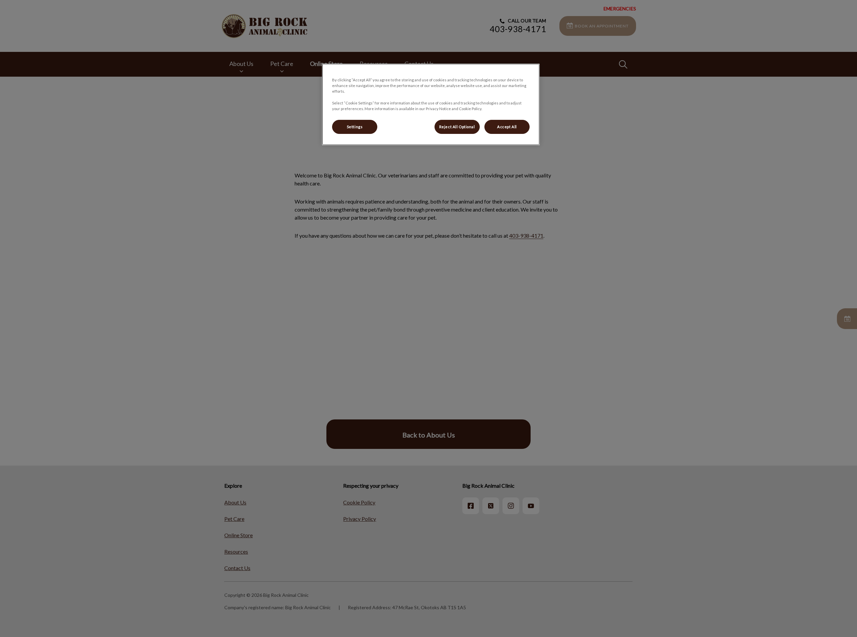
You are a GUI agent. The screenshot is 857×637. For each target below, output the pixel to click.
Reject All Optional (457, 127)
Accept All (507, 127)
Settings (355, 127)
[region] (431, 104)
